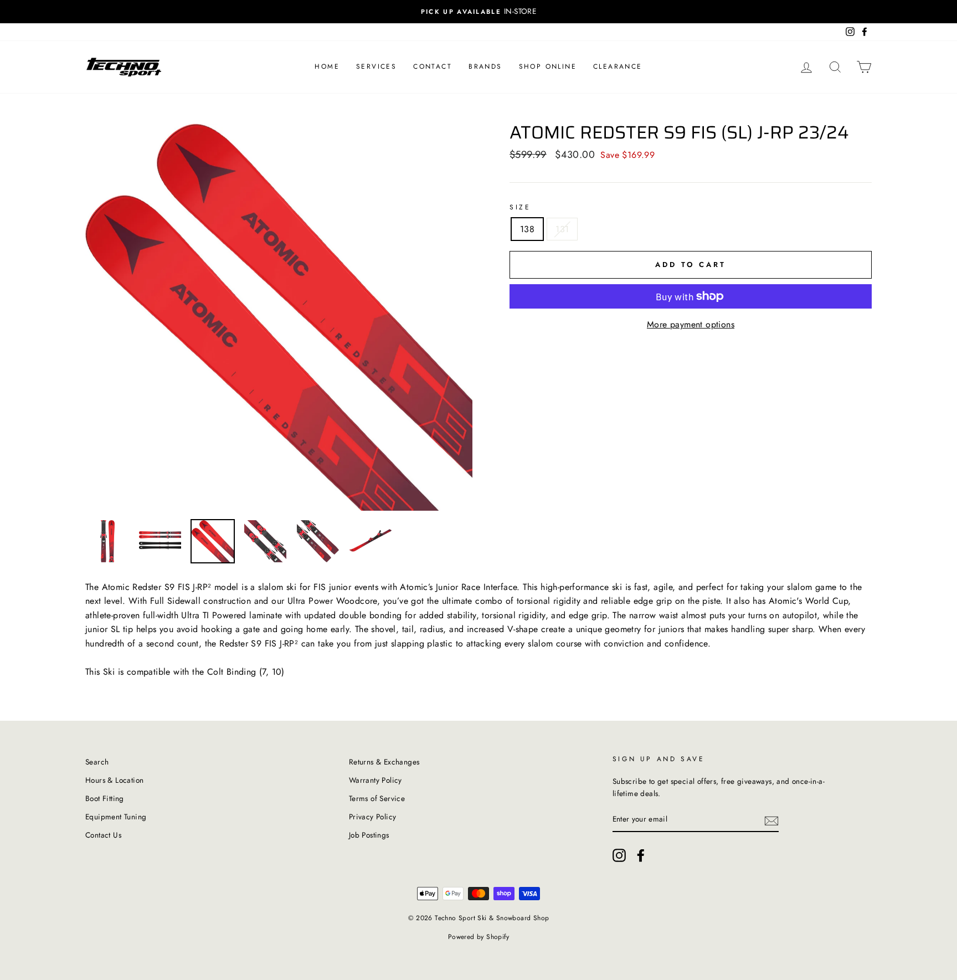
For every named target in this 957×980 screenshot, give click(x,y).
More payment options (690, 324)
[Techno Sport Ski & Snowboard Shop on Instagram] (619, 855)
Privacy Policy (373, 816)
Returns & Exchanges (384, 761)
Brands (485, 66)
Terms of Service (377, 798)
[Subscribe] (771, 820)
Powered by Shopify (478, 937)
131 (562, 229)
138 (527, 229)
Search (97, 761)
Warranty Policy (375, 780)
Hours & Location (114, 780)
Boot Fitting (104, 798)
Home (327, 66)
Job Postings (369, 834)
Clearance (617, 66)
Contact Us (103, 834)
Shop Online (548, 66)
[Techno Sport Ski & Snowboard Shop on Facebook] (640, 855)
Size (520, 207)
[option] (478, 12)
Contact (432, 66)
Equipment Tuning (115, 816)
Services (376, 66)
